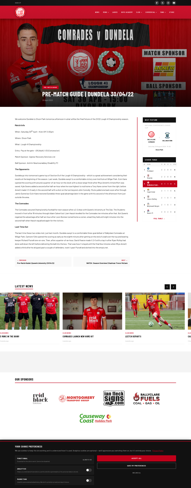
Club (138, 12)
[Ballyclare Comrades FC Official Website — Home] (20, 12)
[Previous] (167, 286)
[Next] (173, 286)
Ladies (115, 12)
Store (171, 12)
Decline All (137, 473)
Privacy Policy (157, 450)
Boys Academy (127, 12)
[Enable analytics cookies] (89, 470)
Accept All (136, 458)
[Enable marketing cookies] (89, 480)
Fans (162, 12)
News (97, 12)
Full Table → (159, 218)
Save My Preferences (136, 466)
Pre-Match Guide (50, 87)
